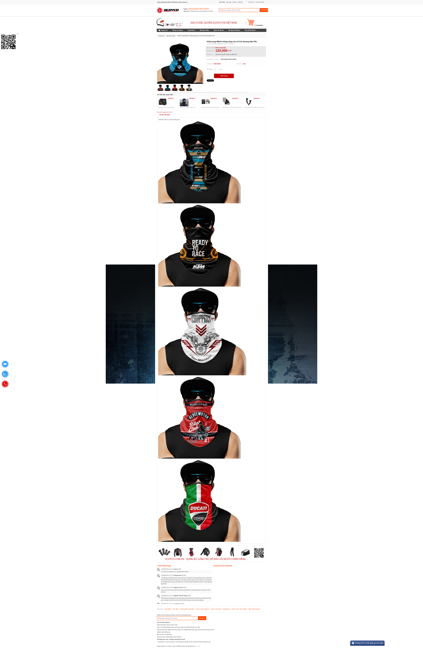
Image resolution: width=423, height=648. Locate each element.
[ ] (198, 11)
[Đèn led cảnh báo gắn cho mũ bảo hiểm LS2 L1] (205, 101)
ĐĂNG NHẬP (260, 2)
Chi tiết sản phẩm (164, 115)
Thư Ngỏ (175, 609)
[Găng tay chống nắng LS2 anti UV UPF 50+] (248, 101)
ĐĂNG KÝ (251, 2)
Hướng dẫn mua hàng (187, 609)
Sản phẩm (258, 25)
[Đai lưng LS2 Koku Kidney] (162, 101)
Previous (154, 63)
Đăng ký (202, 618)
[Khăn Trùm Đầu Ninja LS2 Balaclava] (184, 101)
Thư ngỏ (228, 2)
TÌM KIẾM (263, 10)
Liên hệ (240, 2)
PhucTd (197, 646)
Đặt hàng (224, 76)
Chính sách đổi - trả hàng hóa (220, 609)
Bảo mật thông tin (254, 609)
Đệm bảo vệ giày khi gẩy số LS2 (232, 107)
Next (206, 63)
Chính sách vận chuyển (239, 609)
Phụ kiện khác (170, 36)
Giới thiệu (222, 2)
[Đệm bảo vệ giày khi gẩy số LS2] (227, 101)
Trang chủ (161, 36)
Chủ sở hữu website (202, 609)
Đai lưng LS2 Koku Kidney (166, 107)
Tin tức (234, 2)
